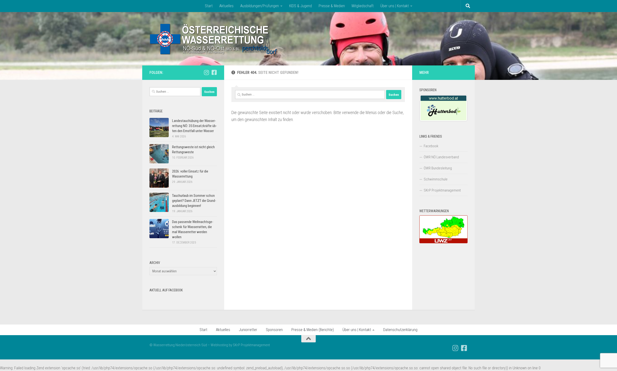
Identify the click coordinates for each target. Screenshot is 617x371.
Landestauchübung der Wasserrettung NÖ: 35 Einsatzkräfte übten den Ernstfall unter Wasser (194, 126)
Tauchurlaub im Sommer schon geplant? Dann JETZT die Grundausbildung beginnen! (194, 200)
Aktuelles (226, 6)
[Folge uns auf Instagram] (206, 72)
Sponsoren (274, 329)
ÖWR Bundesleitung (438, 168)
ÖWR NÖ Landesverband (441, 157)
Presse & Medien (332, 6)
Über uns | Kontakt (394, 6)
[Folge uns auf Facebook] (214, 72)
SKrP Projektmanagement (442, 190)
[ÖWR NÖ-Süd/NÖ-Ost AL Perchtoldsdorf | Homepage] (213, 39)
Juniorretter (248, 329)
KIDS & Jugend (300, 6)
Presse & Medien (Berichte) (312, 329)
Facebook (431, 146)
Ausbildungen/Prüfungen (259, 6)
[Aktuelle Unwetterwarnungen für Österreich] (443, 242)
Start (209, 6)
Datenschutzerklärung (400, 329)
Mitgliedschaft (363, 6)
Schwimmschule (436, 179)
